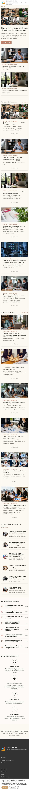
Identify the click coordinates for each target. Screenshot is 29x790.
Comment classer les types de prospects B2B (17, 577)
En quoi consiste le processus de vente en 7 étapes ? (17, 543)
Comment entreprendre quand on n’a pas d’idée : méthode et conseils (14, 227)
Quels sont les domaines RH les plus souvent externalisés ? (13, 437)
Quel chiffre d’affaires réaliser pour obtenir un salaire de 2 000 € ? (13, 67)
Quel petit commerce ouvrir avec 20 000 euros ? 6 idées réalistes (14, 29)
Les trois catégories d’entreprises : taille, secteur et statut (14, 635)
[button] (21, 2)
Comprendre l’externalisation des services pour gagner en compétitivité (14, 506)
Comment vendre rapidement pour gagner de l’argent (17, 566)
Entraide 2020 (11, 1)
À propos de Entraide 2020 (7, 760)
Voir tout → (24, 102)
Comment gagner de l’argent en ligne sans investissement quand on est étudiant (14, 334)
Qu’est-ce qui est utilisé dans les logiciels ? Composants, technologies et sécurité (14, 261)
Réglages (13, 787)
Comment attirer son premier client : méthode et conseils (17, 532)
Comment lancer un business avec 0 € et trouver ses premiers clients (14, 91)
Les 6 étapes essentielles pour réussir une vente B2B (14, 472)
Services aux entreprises (10, 331)
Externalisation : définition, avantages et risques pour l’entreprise (14, 403)
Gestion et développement (9, 64)
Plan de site (3, 771)
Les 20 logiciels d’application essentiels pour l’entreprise (12, 622)
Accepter (5, 787)
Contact (3, 762)
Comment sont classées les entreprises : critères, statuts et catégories (14, 296)
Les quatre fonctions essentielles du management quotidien (13, 640)
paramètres (24, 784)
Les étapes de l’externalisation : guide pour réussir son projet (13, 368)
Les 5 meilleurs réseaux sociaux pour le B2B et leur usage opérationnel (16, 554)
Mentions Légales (5, 776)
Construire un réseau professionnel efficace (15, 587)
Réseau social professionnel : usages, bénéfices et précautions (13, 611)
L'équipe (3, 774)
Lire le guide (7, 43)
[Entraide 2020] (3, 2)
